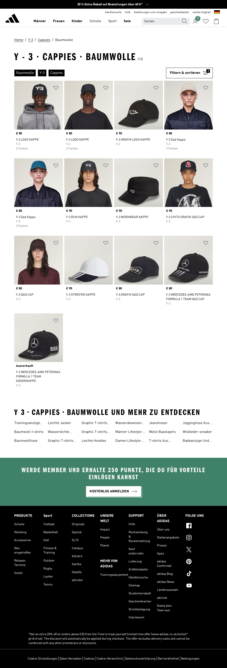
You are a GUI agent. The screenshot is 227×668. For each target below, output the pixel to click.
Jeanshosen (158, 423)
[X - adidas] (199, 550)
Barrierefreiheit (168, 658)
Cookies (89, 658)
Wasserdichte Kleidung (58, 432)
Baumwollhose (25, 441)
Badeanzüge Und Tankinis (196, 441)
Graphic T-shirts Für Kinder (94, 432)
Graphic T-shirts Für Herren (60, 441)
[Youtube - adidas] (199, 586)
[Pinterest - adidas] (199, 562)
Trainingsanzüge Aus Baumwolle (27, 423)
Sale (127, 21)
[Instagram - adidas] (199, 538)
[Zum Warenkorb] (216, 21)
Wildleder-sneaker (197, 432)
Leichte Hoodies (94, 441)
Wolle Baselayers (162, 432)
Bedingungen (190, 658)
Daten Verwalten (70, 658)
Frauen (59, 21)
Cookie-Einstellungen (42, 658)
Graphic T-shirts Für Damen (94, 423)
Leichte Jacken (59, 423)
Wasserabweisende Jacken (130, 423)
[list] (90, 73)
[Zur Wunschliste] (205, 21)
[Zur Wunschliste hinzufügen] (55, 88)
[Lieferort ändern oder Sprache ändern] (217, 12)
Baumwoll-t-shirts (28, 432)
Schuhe (95, 21)
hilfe (127, 12)
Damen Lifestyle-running (128, 441)
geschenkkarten (179, 12)
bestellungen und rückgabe (150, 12)
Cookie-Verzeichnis (109, 658)
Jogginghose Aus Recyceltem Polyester (196, 423)
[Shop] (12, 19)
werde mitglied (202, 12)
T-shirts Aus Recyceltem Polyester (158, 441)
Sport (112, 21)
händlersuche (113, 12)
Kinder (77, 21)
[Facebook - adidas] (199, 526)
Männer (39, 21)
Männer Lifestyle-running (129, 432)
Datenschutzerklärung (140, 658)
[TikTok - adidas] (199, 574)
